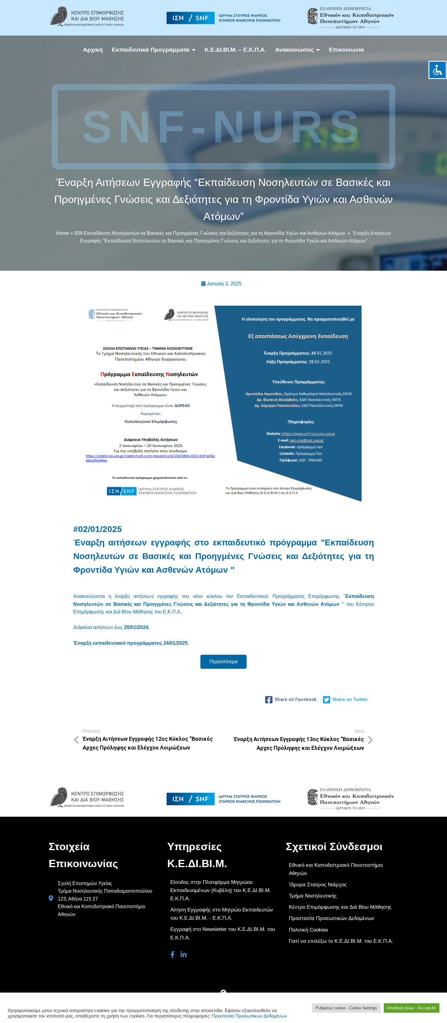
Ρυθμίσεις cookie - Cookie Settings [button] (346, 1008)
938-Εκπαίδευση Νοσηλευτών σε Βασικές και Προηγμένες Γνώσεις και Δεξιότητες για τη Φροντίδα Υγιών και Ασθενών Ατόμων (209, 233)
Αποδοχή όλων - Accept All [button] (411, 1008)
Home (62, 233)
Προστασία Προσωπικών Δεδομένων (249, 1016)
